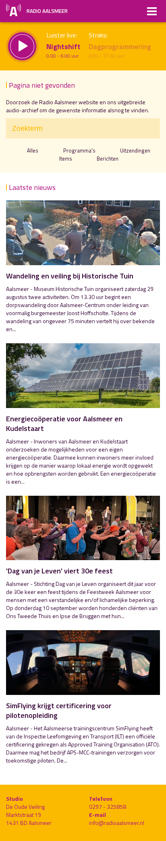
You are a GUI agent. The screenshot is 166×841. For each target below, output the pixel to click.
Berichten (107, 159)
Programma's (79, 150)
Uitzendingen (135, 150)
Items (65, 159)
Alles (32, 150)
